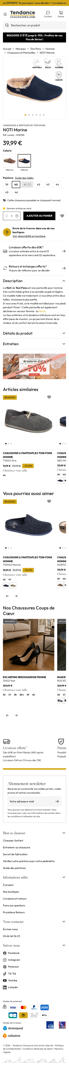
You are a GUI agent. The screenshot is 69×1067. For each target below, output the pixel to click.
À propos (8, 885)
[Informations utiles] (64, 877)
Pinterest (13, 966)
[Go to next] (16, 596)
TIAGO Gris (9, 460)
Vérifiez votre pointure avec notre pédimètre (29, 861)
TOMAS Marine (12, 564)
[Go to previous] (7, 596)
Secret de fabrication (15, 854)
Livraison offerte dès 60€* (26, 247)
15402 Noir (9, 680)
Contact (48, 16)
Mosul (42, 311)
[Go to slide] (25, 115)
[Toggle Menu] (5, 14)
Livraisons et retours (14, 898)
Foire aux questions (14, 905)
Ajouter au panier (39, 215)
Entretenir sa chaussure (16, 847)
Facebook (14, 953)
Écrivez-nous (10, 929)
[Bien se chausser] (64, 833)
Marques (21, 48)
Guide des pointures (14, 868)
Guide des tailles (24, 178)
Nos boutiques (11, 891)
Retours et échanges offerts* (28, 266)
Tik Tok (12, 973)
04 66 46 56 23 (11, 936)
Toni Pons (35, 48)
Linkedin (13, 987)
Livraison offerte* (15, 748)
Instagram (14, 959)
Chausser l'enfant (13, 840)
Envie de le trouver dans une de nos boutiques (33, 230)
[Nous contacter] (64, 921)
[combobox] (34, 25)
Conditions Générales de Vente (37, 1048)
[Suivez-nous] (64, 945)
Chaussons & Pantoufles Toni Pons (24, 125)
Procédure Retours (14, 912)
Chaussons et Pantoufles (21, 52)
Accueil (7, 48)
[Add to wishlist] (62, 216)
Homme (50, 48)
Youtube (12, 980)
